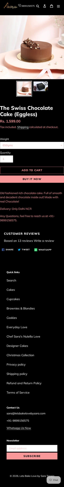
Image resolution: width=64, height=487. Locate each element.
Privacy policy (16, 364)
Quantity (5, 152)
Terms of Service (18, 392)
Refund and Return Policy (24, 383)
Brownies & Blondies (21, 308)
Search (11, 280)
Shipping (23, 127)
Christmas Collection (20, 355)
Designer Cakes (17, 346)
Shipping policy (17, 374)
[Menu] (58, 6)
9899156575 (28, 6)
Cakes (11, 290)
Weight (4, 139)
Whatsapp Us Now (19, 428)
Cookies (12, 318)
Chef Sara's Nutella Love (23, 336)
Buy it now (32, 179)
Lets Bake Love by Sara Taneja (37, 475)
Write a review (44, 241)
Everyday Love (17, 327)
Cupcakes (13, 299)
